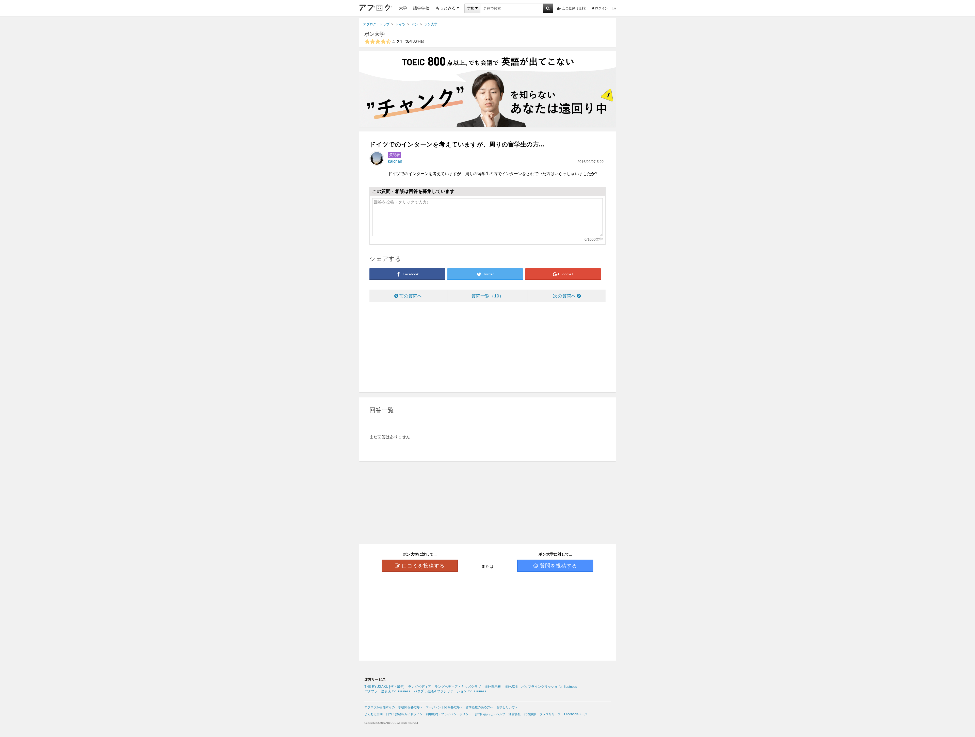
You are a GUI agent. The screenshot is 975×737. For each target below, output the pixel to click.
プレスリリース (550, 714)
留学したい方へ (507, 707)
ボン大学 (374, 34)
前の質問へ (410, 295)
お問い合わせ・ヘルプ (490, 714)
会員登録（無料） (575, 8)
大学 (403, 8)
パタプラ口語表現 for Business (387, 691)
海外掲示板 (492, 687)
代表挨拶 (530, 714)
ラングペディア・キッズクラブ (458, 687)
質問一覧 (485, 295)
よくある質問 (373, 714)
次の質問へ (564, 295)
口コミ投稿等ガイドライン (404, 714)
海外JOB (511, 687)
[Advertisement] (487, 347)
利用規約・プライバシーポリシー (449, 714)
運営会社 (515, 714)
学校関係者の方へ (410, 707)
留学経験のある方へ (479, 707)
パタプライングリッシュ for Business (549, 687)
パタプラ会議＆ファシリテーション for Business (450, 691)
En (614, 8)
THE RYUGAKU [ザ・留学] (384, 687)
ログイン (601, 8)
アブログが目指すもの (379, 707)
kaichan (395, 161)
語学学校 (421, 8)
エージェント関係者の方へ (444, 707)
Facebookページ (575, 714)
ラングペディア (419, 687)
